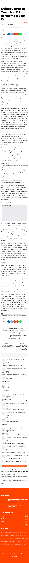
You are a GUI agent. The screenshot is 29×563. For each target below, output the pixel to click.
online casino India (10, 541)
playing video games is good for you (8, 315)
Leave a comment (15, 355)
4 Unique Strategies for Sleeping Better (7, 345)
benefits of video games (18, 313)
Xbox (2, 521)
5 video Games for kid (8, 313)
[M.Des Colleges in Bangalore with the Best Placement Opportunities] (4, 501)
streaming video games (21, 315)
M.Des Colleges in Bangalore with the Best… (18, 500)
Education (25, 22)
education (23, 38)
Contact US (13, 554)
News (2, 516)
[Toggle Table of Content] (16, 84)
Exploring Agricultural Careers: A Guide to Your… (16, 505)
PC (1, 524)
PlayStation (4, 519)
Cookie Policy (22, 554)
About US (5, 554)
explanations (11, 289)
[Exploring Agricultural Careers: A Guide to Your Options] (4, 507)
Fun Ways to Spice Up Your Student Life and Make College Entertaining (21, 347)
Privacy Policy (14, 556)
